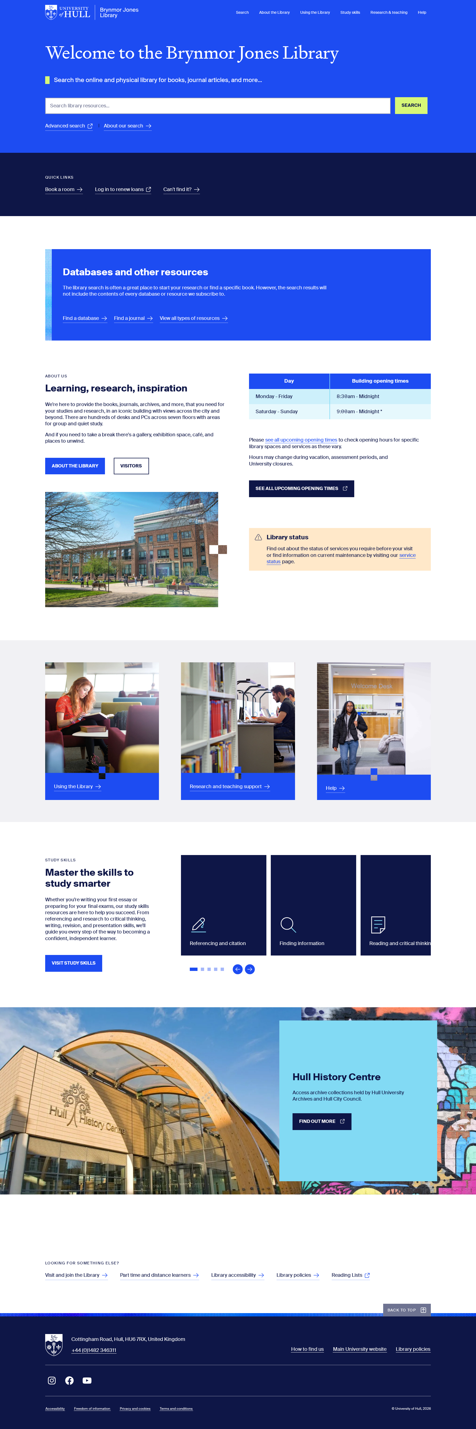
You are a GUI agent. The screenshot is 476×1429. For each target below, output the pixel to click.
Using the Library (315, 12)
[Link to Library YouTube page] (87, 1380)
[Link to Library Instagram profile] (51, 1380)
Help (422, 12)
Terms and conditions (176, 1408)
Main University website (359, 1349)
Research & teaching (388, 12)
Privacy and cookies (135, 1408)
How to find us (307, 1349)
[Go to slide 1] (194, 970)
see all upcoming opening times (301, 440)
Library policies (413, 1349)
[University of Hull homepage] (92, 12)
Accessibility (55, 1408)
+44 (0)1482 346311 (94, 1350)
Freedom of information (92, 1408)
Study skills (350, 12)
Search (242, 12)
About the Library (274, 12)
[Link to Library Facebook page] (69, 1380)
